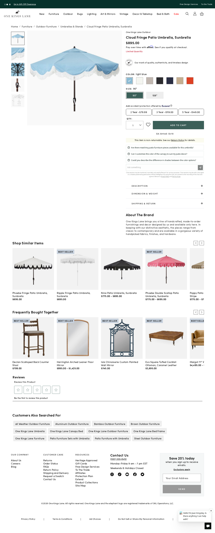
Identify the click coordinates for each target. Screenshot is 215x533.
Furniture (54, 13)
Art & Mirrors (108, 13)
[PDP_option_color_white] (139, 80)
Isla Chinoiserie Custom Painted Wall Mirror (119, 363)
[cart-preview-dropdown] (202, 14)
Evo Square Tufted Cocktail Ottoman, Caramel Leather (161, 363)
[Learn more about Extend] (171, 106)
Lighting (91, 13)
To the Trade (206, 4)
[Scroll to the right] (201, 243)
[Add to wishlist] (148, 125)
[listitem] (32, 423)
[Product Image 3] (17, 85)
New (42, 13)
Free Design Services (189, 4)
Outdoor (68, 13)
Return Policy (177, 140)
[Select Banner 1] (7, 4)
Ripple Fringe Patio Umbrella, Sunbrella (74, 294)
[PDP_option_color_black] (159, 80)
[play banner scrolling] (10, 4)
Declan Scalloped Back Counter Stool (30, 363)
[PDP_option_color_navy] (169, 80)
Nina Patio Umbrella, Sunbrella (119, 292)
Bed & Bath (163, 13)
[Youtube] (127, 474)
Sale (176, 13)
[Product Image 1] (17, 54)
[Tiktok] (120, 474)
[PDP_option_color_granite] (149, 80)
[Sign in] (195, 13)
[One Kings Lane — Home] (17, 13)
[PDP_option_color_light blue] (129, 80)
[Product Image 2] (17, 69)
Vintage (124, 13)
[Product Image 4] (17, 100)
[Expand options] (202, 186)
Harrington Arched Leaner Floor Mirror (75, 363)
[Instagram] (112, 474)
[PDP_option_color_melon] (190, 80)
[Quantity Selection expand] (140, 125)
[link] (165, 186)
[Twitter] (143, 474)
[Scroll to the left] (196, 243)
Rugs (80, 13)
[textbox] (134, 125)
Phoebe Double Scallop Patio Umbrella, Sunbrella (162, 294)
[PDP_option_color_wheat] (179, 80)
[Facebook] (135, 474)
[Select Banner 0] (5, 4)
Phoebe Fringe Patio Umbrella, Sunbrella (30, 294)
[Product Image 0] (17, 38)
